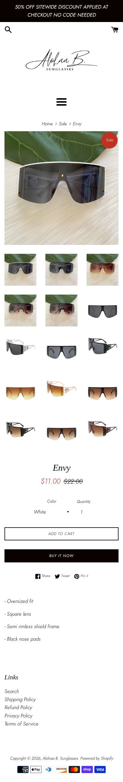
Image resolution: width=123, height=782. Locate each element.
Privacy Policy (18, 715)
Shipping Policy (20, 699)
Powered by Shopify (96, 758)
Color (51, 501)
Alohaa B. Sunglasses (60, 758)
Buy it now (61, 556)
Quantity (83, 501)
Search (11, 691)
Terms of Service (21, 723)
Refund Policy (18, 707)
